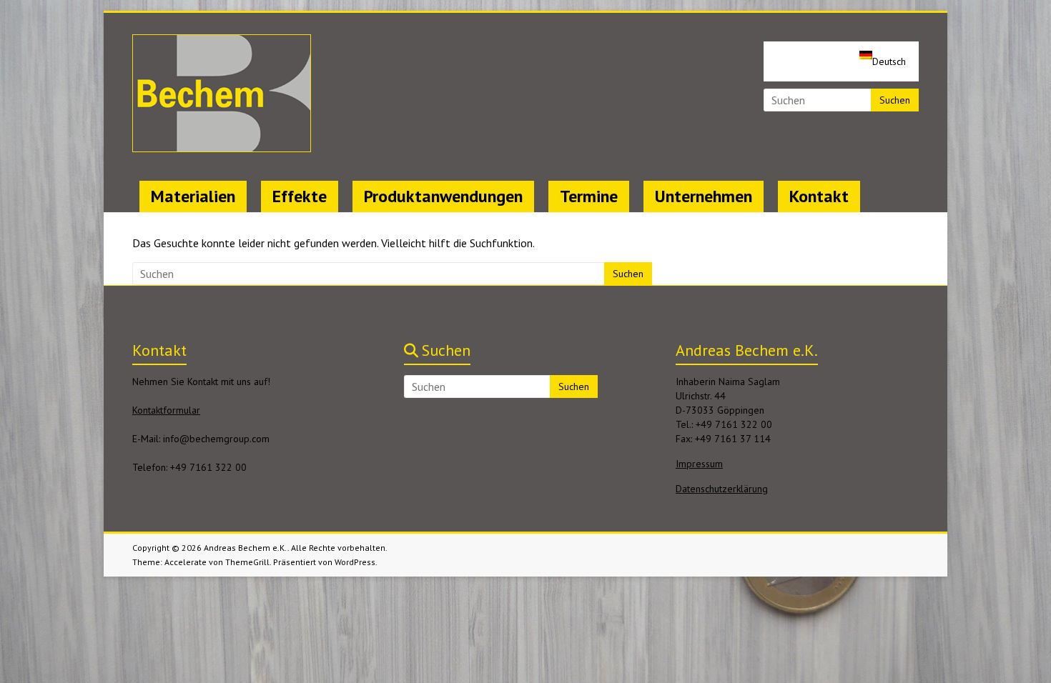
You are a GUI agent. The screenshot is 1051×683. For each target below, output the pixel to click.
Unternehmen (703, 196)
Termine (589, 196)
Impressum (699, 463)
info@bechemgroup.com (216, 438)
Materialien (193, 196)
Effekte (299, 196)
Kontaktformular (166, 410)
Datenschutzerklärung (722, 488)
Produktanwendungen (443, 196)
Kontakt (819, 196)
